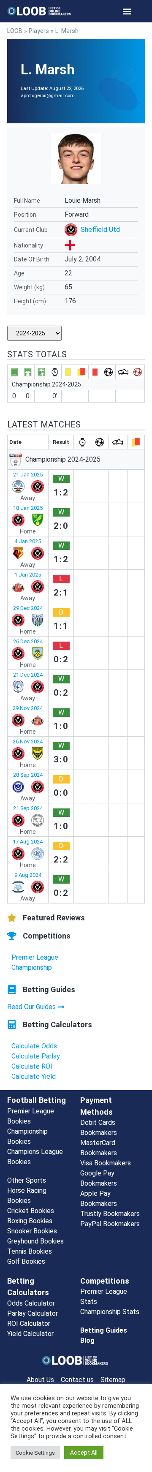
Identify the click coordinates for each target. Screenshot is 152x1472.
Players (39, 30)
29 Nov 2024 (28, 708)
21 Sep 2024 (28, 808)
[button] (127, 11)
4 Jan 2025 (27, 541)
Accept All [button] (84, 1452)
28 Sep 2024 (28, 775)
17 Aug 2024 (28, 841)
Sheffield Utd (100, 230)
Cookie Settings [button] (35, 1453)
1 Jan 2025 (27, 574)
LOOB (14, 30)
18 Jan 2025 (28, 508)
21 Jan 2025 (28, 474)
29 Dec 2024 (28, 608)
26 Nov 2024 (28, 741)
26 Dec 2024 (28, 641)
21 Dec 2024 (28, 675)
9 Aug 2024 (27, 875)
